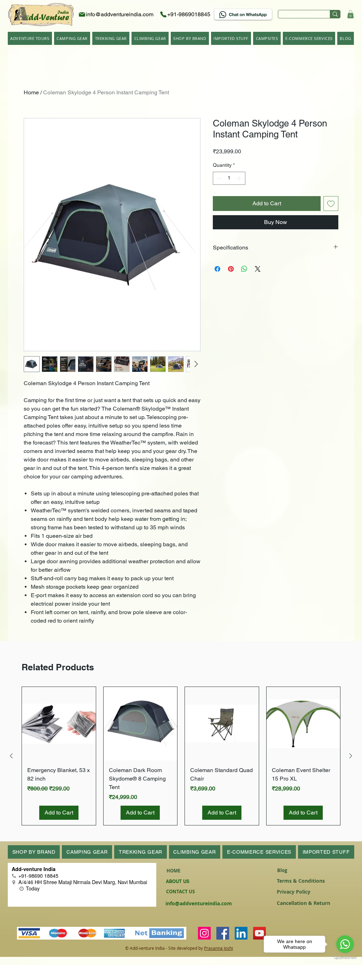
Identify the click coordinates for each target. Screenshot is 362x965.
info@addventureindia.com (198, 903)
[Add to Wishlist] (330, 203)
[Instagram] (204, 933)
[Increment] (239, 178)
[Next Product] (350, 756)
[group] (181, 756)
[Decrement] (218, 178)
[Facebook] (222, 933)
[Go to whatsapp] (345, 944)
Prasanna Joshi (218, 948)
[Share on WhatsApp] (244, 269)
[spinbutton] (229, 178)
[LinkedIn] (241, 933)
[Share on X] (257, 269)
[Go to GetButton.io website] (345, 957)
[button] (350, 14)
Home (31, 92)
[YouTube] (259, 933)
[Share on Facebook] (217, 269)
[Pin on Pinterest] (231, 269)
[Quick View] (59, 724)
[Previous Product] (11, 756)
